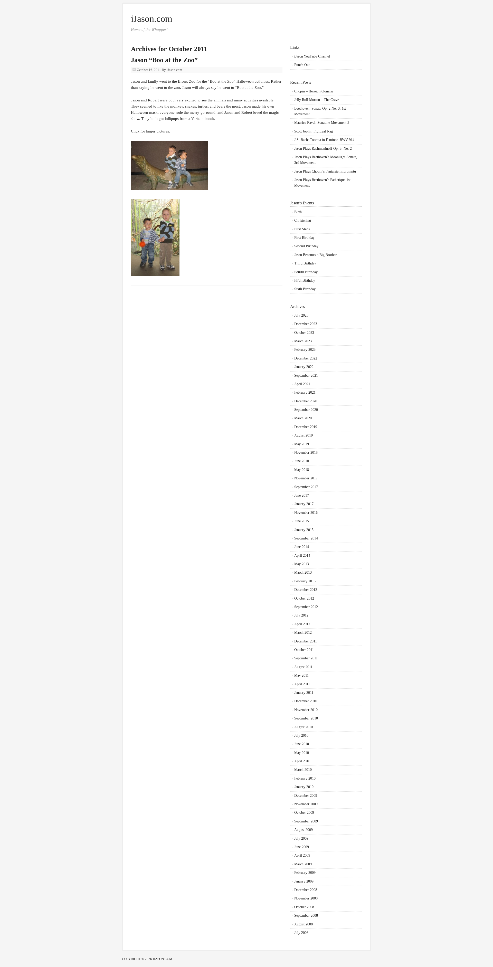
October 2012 (304, 598)
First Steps (302, 229)
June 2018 (301, 461)
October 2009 (304, 812)
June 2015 (301, 521)
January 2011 (303, 693)
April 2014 (302, 555)
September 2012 (306, 607)
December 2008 (305, 890)
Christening (302, 220)
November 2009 (306, 804)
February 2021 (305, 392)
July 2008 (301, 933)
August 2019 (303, 435)
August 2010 (303, 727)
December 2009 (305, 796)
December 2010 (305, 701)
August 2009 (303, 830)
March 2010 (303, 770)
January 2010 (304, 787)
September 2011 (306, 658)
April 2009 (302, 855)
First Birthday (304, 238)
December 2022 (305, 358)
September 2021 (306, 375)
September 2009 (306, 821)
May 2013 (301, 564)
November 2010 (306, 710)
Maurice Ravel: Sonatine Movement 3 (321, 123)
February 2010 (305, 778)
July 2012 (301, 615)
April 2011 (302, 684)
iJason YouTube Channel (312, 56)
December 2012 (305, 590)
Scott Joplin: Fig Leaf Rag (313, 131)
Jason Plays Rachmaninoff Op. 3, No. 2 (323, 148)
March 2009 (303, 864)
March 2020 (303, 418)
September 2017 (306, 487)
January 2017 (304, 504)
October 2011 (304, 650)
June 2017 (301, 495)
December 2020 (305, 401)
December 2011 (305, 641)
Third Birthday (305, 263)
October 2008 (304, 907)
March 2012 (303, 632)
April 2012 (302, 624)
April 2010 (302, 761)
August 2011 (303, 667)
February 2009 (305, 873)
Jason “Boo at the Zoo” (164, 60)
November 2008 (306, 898)
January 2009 (304, 881)
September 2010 (306, 718)
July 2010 (301, 735)
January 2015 (304, 530)
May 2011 (301, 675)
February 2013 (305, 581)
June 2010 (301, 744)
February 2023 (305, 350)
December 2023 (305, 324)
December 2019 (305, 427)
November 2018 (306, 452)
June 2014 (301, 547)
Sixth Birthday (305, 289)
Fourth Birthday (306, 272)
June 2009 (301, 847)
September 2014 (306, 538)
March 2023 (303, 341)
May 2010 (301, 753)
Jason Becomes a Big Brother (315, 255)
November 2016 (306, 513)
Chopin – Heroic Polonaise (313, 91)
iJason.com (151, 19)
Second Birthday (306, 246)
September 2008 (306, 915)
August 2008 (303, 924)
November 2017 (306, 478)
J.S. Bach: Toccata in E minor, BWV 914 (324, 140)
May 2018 (301, 470)
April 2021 (302, 384)
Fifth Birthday (304, 280)
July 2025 (301, 315)
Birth (298, 212)
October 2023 (304, 333)
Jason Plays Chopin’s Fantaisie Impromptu (325, 171)
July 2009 (301, 838)
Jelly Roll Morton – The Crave (316, 100)
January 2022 (304, 367)
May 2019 (301, 444)
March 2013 (303, 572)
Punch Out (302, 65)
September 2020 (306, 410)
